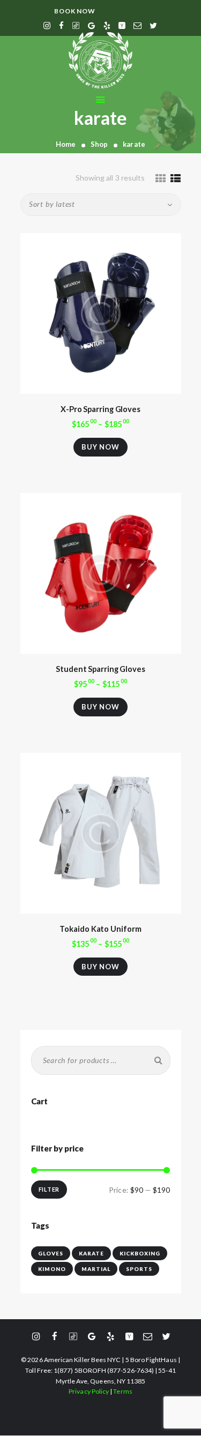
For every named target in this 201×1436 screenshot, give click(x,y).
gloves (50, 1253)
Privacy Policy (89, 1391)
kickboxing (140, 1253)
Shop (99, 144)
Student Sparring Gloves (100, 669)
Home (66, 144)
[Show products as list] (175, 178)
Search (156, 1060)
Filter (49, 1189)
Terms (122, 1391)
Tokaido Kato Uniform (100, 928)
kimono (52, 1269)
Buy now (100, 447)
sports (139, 1269)
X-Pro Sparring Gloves (100, 409)
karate (91, 1253)
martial (95, 1269)
